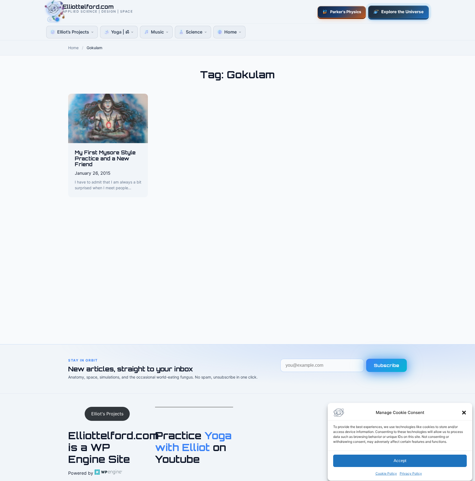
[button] (464, 412)
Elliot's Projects (107, 413)
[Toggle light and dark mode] (53, 19)
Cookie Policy (386, 473)
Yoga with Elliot (193, 441)
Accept (400, 460)
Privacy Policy (411, 473)
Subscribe (386, 365)
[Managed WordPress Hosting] (108, 473)
